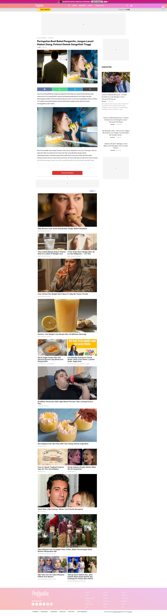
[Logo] (39, 5)
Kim (40, 47)
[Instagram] (121, 10)
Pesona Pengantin (42, 37)
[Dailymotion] (129, 10)
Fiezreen (104, 101)
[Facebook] (119, 10)
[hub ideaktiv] (131, 4)
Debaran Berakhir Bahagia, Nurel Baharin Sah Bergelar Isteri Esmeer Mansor (116, 146)
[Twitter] (123, 10)
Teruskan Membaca (67, 173)
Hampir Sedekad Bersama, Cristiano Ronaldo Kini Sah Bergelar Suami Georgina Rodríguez (114, 97)
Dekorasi (51, 37)
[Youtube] (127, 10)
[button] (127, 5)
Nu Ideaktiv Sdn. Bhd (116, 611)
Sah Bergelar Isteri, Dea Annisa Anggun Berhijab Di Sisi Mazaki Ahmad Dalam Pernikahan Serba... (116, 133)
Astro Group (130, 611)
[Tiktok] (125, 10)
